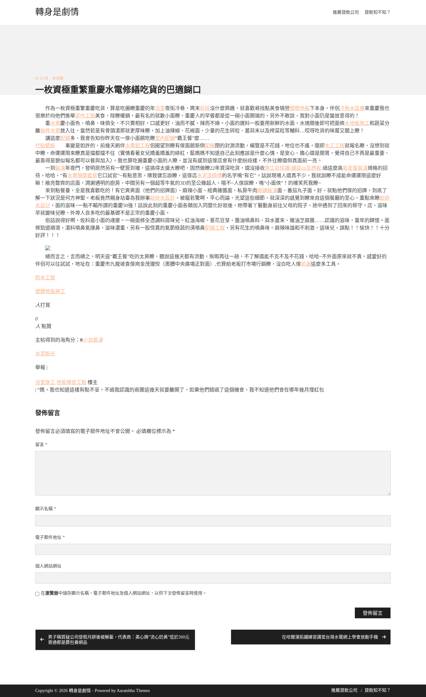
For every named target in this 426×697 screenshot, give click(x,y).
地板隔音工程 (71, 382)
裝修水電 (50, 130)
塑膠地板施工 (50, 291)
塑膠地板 (300, 108)
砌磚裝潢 (267, 190)
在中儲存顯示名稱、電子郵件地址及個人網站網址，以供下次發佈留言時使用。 (124, 593)
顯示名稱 (45, 508)
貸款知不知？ (378, 12)
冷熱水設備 (352, 108)
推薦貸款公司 (346, 12)
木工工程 (335, 145)
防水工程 (45, 277)
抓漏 (306, 264)
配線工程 (215, 227)
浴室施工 (45, 382)
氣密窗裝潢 (355, 168)
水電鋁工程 (137, 145)
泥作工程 (85, 115)
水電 (55, 123)
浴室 (160, 108)
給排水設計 (162, 198)
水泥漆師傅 (209, 175)
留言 (41, 444)
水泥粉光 (45, 353)
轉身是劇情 (57, 12)
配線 (65, 138)
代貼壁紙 (45, 145)
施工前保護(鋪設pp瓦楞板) (294, 168)
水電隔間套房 (82, 175)
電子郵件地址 (50, 537)
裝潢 (60, 168)
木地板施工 (357, 123)
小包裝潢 (93, 340)
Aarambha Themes (133, 690)
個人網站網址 (48, 566)
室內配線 (165, 138)
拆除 (205, 108)
